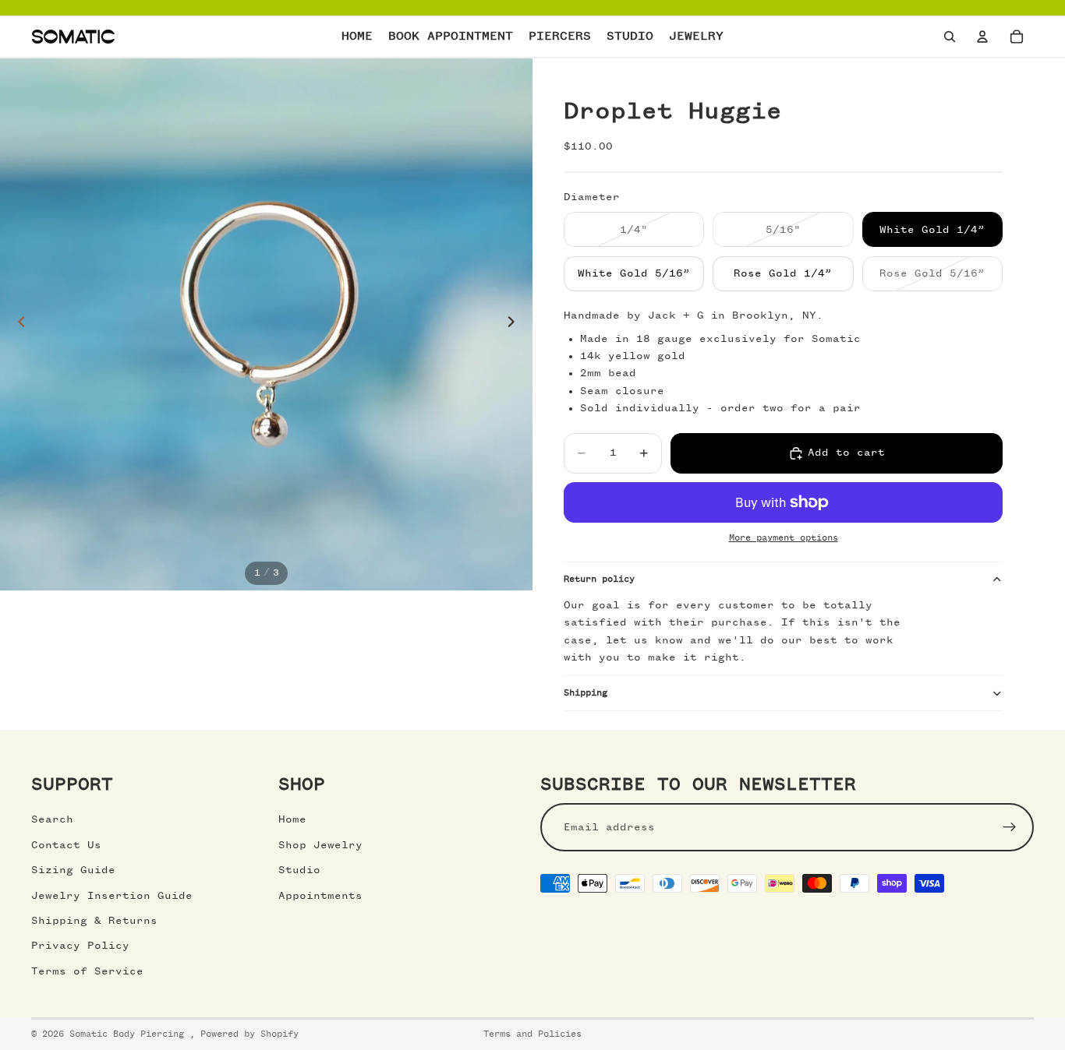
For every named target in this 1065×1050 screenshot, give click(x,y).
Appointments (320, 895)
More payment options (783, 538)
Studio (299, 870)
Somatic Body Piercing (129, 1034)
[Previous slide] (17, 325)
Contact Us (66, 845)
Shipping (585, 693)
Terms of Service (87, 970)
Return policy (599, 579)
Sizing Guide (73, 870)
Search (52, 819)
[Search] (949, 36)
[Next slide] (515, 325)
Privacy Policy (80, 945)
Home (292, 819)
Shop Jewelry (320, 845)
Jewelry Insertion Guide (112, 895)
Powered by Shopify (249, 1034)
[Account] (982, 36)
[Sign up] (1009, 827)
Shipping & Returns (94, 920)
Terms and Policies (532, 1034)
